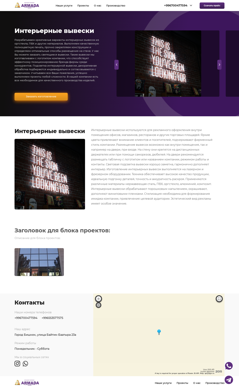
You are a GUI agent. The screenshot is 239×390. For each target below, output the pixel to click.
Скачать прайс (212, 5)
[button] (219, 65)
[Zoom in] (98, 298)
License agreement (207, 371)
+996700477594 (26, 318)
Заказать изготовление (41, 96)
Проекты (83, 5)
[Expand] (219, 298)
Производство (115, 5)
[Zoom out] (98, 305)
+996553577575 (52, 318)
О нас (97, 5)
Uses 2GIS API (208, 369)
